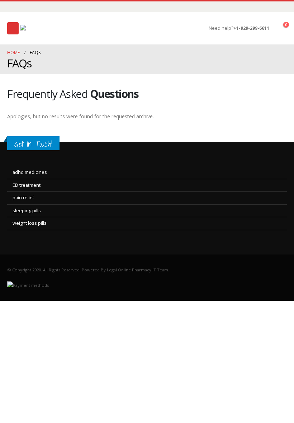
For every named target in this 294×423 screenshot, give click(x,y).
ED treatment (27, 185)
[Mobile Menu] (13, 28)
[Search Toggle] (203, 28)
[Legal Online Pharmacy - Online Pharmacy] (47, 28)
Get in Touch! (33, 144)
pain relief (23, 198)
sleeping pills (27, 211)
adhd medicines (30, 172)
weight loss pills (30, 223)
